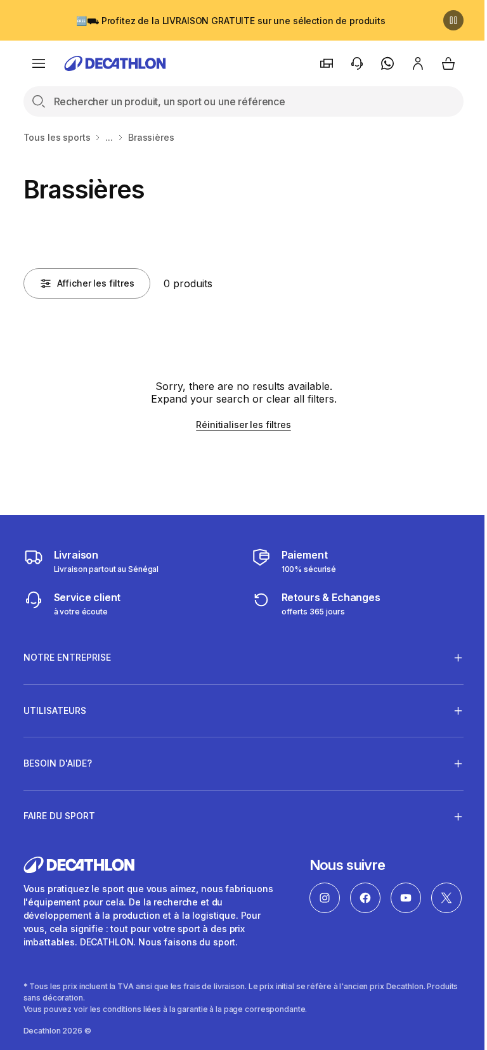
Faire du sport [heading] (59, 815)
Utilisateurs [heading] (54, 710)
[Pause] (453, 20)
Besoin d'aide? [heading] (57, 763)
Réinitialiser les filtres (243, 424)
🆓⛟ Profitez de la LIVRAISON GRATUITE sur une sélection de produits (231, 20)
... (109, 137)
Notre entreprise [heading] (67, 657)
